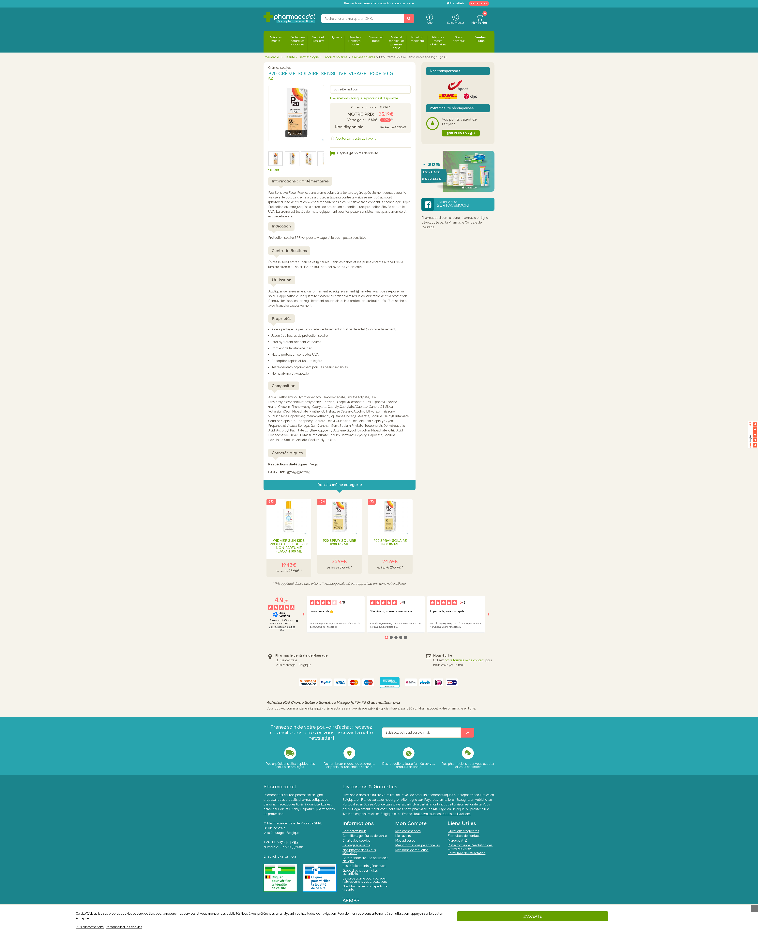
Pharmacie (271, 57)
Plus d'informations (90, 927)
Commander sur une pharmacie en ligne (365, 859)
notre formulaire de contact (465, 660)
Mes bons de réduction (412, 850)
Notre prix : (361, 114)
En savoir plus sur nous (280, 856)
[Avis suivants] (488, 614)
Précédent (275, 146)
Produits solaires (335, 57)
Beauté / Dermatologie (301, 57)
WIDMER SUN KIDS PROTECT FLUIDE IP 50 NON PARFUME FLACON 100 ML (289, 546)
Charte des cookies (356, 840)
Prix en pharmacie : (364, 107)
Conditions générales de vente (364, 836)
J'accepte (532, 916)
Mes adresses (405, 840)
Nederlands (479, 3)
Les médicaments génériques (364, 866)
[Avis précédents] (303, 614)
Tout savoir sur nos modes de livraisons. (442, 814)
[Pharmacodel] (289, 17)
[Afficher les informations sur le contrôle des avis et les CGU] (296, 621)
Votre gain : (356, 120)
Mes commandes (408, 831)
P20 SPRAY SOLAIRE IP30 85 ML (390, 542)
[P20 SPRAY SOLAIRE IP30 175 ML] (339, 516)
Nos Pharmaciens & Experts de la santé (364, 887)
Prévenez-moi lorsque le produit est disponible (364, 98)
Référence (387, 127)
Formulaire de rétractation (466, 853)
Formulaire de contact (464, 836)
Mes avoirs (403, 836)
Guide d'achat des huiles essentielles (360, 872)
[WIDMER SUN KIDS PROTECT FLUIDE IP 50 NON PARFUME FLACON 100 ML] (288, 516)
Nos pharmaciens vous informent (359, 851)
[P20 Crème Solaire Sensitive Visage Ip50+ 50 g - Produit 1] (308, 159)
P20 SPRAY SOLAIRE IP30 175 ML (339, 542)
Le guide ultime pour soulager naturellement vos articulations (364, 880)
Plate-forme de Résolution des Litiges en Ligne (470, 846)
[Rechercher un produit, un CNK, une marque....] (409, 18)
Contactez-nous (354, 831)
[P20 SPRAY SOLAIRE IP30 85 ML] (390, 516)
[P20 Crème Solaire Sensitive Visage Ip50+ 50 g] (275, 159)
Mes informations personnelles (417, 845)
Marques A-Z (457, 840)
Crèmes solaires (363, 57)
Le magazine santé (356, 845)
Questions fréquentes (463, 831)
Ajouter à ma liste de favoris (355, 138)
